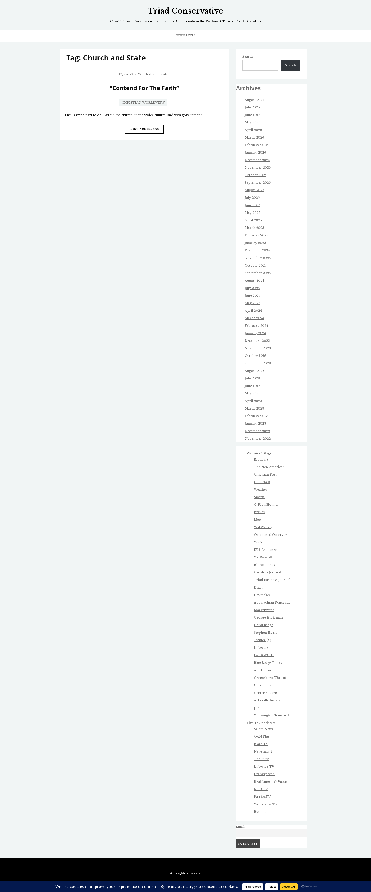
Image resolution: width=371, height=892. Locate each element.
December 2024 (257, 250)
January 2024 (255, 333)
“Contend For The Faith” (144, 88)
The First (261, 759)
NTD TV (261, 789)
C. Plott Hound (266, 505)
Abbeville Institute (268, 700)
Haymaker (262, 595)
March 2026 (254, 137)
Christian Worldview (143, 103)
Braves (259, 512)
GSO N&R (262, 482)
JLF (257, 708)
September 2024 (258, 273)
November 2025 (258, 167)
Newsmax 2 (263, 751)
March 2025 (254, 228)
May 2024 (252, 303)
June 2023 (253, 386)
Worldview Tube (267, 804)
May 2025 (252, 213)
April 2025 (253, 220)
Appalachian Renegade (272, 602)
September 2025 (258, 183)
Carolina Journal (267, 572)
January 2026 (255, 152)
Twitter (260, 640)
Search (247, 57)
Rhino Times (264, 565)
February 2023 (256, 416)
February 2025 (256, 235)
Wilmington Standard (271, 715)
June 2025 (252, 205)
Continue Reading (147, 130)
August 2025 (254, 190)
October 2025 (255, 175)
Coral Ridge (263, 625)
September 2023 (258, 363)
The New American (269, 467)
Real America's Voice (270, 782)
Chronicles (263, 685)
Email (240, 826)
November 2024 (258, 258)
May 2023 (252, 393)
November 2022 (258, 439)
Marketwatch (264, 610)
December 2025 (257, 160)
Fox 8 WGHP (264, 655)
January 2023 (255, 423)
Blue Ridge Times (268, 663)
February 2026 (256, 145)
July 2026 (252, 107)
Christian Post (265, 474)
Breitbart (261, 459)
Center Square (265, 693)
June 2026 (253, 115)
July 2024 (252, 288)
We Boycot (262, 557)
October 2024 (256, 265)
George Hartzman (268, 617)
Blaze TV (261, 744)
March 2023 (254, 408)
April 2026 (253, 130)
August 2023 (254, 371)
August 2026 (254, 100)
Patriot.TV (262, 797)
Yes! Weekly (263, 527)
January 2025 (255, 243)
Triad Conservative (185, 10)
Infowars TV (264, 767)
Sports (259, 497)
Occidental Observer (270, 535)
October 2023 (256, 356)
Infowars (261, 648)
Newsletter (185, 35)
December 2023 (257, 341)
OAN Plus (261, 736)
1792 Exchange (265, 550)
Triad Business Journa (271, 580)
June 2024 (253, 295)
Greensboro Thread (270, 678)
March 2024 (254, 318)
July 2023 (252, 378)
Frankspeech (264, 774)
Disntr (259, 587)
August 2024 (254, 280)
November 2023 (258, 348)
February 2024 (256, 326)
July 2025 (252, 198)
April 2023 (253, 401)
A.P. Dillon (262, 670)
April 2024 (253, 311)
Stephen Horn (265, 633)
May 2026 (252, 122)
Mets (258, 520)
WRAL (259, 542)
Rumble (260, 812)
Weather (260, 489)
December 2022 (257, 431)
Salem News (263, 729)
